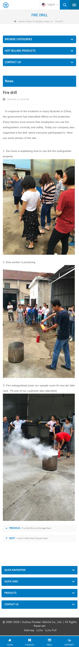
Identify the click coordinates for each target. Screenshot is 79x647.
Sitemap (29, 630)
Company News (42, 21)
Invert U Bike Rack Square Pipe (32, 538)
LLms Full (51, 630)
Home (21, 21)
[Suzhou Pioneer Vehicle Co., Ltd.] (6, 5)
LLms (39, 630)
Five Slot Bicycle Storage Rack (36, 528)
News (29, 21)
